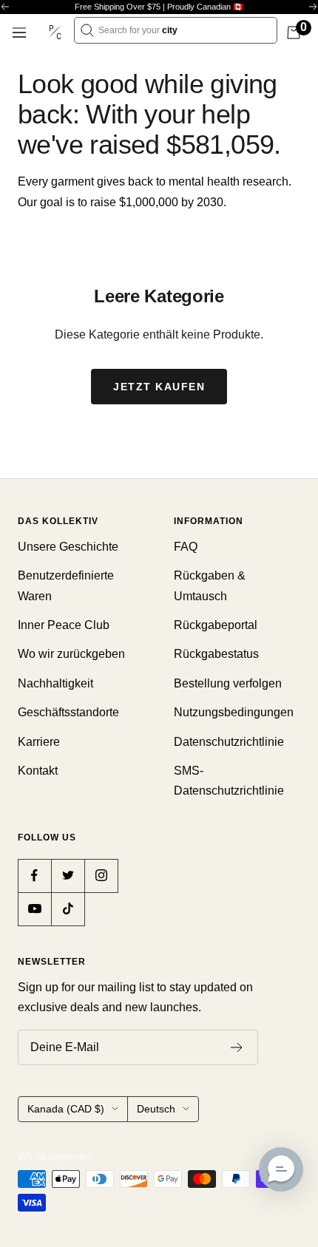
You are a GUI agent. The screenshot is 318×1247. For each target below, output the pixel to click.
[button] (281, 1169)
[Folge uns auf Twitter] (67, 875)
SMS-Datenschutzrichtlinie (229, 780)
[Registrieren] (237, 1047)
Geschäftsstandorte (68, 712)
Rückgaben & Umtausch (210, 585)
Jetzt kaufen (159, 387)
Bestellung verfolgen (228, 683)
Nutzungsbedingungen (234, 712)
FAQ (185, 546)
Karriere (39, 741)
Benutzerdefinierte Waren (66, 585)
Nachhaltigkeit (55, 683)
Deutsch (156, 1109)
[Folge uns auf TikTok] (67, 908)
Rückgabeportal (215, 625)
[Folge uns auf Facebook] (34, 875)
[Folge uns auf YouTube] (34, 908)
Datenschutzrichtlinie (229, 741)
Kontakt (38, 770)
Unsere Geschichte (68, 546)
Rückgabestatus (216, 654)
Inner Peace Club (63, 625)
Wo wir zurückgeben (71, 654)
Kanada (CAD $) (65, 1109)
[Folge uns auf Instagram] (101, 875)
